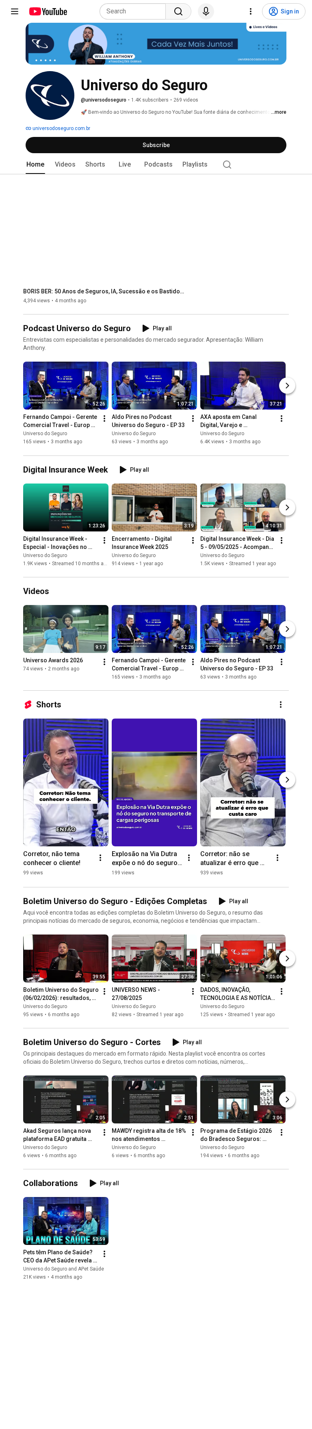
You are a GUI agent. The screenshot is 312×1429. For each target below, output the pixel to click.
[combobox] (135, 11)
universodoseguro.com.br (60, 128)
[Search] (178, 11)
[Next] (287, 386)
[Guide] (15, 11)
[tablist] (156, 164)
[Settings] (251, 11)
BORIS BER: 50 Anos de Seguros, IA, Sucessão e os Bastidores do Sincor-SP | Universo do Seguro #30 (104, 291)
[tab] (35, 164)
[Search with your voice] (206, 11)
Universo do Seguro (45, 434)
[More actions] (104, 419)
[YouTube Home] (48, 11)
